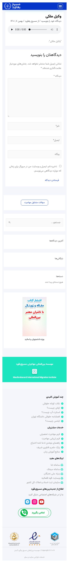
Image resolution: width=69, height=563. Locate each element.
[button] (60, 6)
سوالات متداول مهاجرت (34, 202)
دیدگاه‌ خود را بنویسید (51, 21)
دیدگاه (57, 76)
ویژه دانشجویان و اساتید (34, 339)
